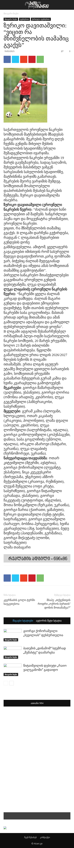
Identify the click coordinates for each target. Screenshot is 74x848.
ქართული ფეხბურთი (41, 19)
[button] (69, 5)
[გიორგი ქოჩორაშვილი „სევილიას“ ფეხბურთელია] (13, 635)
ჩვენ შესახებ (30, 837)
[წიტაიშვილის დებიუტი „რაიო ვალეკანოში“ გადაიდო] (13, 670)
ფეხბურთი (24, 19)
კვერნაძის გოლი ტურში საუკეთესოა (19, 601)
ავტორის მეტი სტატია (49, 621)
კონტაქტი (45, 837)
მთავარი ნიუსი (11, 13)
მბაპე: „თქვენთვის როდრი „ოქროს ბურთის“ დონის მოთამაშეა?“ (54, 603)
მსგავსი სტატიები (23, 621)
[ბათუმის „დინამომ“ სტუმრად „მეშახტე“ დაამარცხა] (13, 652)
